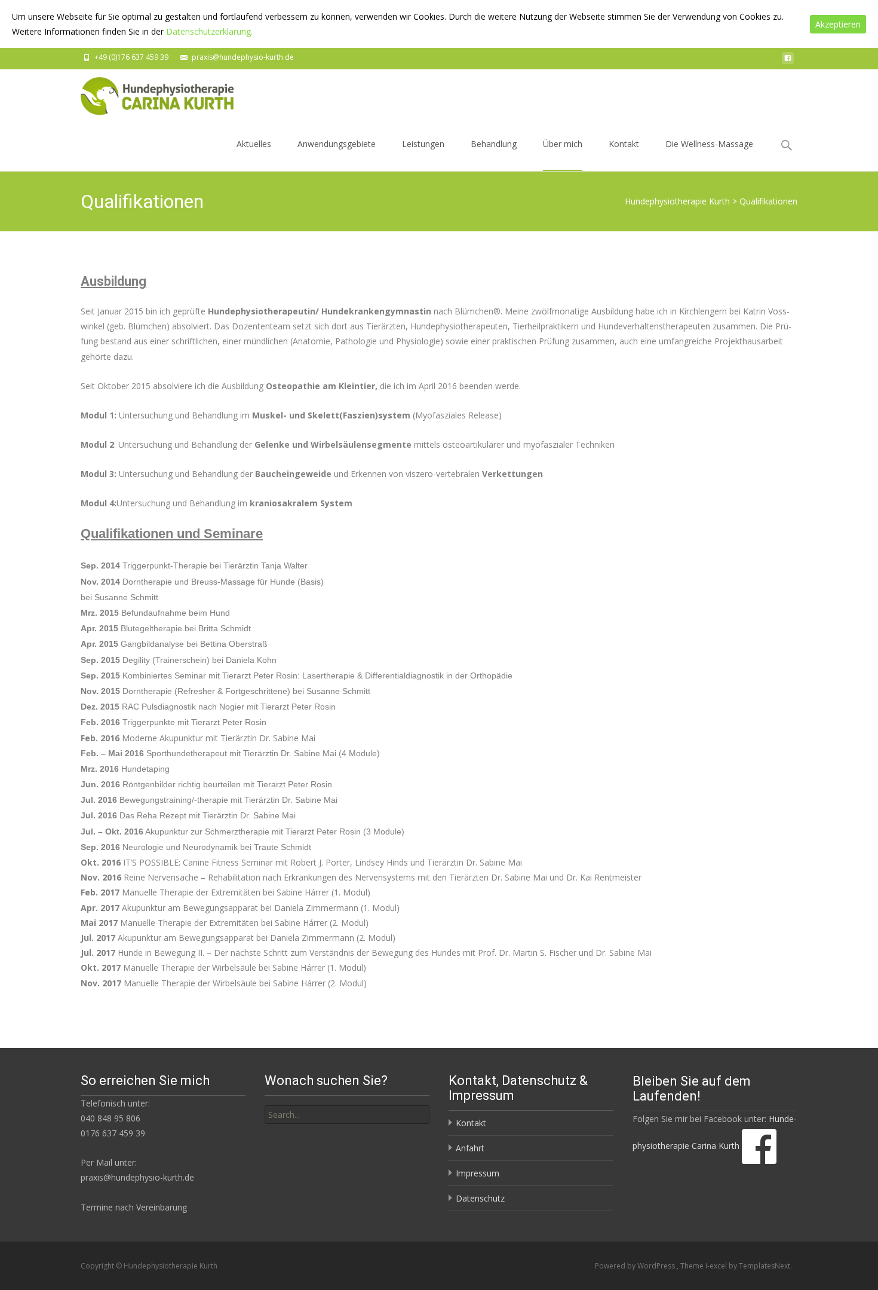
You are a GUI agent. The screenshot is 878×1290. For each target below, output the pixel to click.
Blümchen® (478, 311)
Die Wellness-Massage (709, 143)
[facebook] (788, 61)
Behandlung (494, 143)
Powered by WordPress (636, 1266)
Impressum (477, 1173)
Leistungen (423, 143)
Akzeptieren (838, 24)
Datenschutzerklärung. (209, 31)
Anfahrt (470, 1148)
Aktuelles (254, 143)
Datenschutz (480, 1198)
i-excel (717, 1266)
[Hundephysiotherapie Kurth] (149, 93)
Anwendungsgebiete (336, 143)
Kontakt (624, 143)
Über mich (562, 143)
